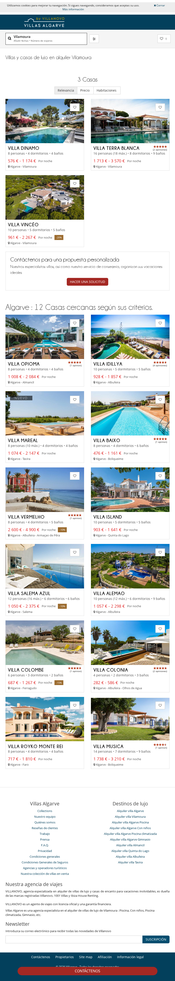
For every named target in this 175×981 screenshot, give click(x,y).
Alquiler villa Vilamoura (130, 817)
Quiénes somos (44, 822)
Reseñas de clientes (45, 828)
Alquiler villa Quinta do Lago (130, 851)
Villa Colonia (110, 669)
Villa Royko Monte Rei (35, 746)
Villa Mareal (23, 440)
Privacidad (45, 851)
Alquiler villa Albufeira (130, 856)
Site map (86, 957)
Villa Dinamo (23, 147)
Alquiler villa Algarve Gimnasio (130, 839)
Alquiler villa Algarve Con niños (130, 828)
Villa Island (107, 516)
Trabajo (45, 834)
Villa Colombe (26, 669)
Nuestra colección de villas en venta (45, 874)
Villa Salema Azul (29, 593)
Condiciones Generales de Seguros (45, 862)
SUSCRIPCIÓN (156, 939)
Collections (44, 811)
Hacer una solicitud (87, 282)
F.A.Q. (45, 845)
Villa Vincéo (23, 224)
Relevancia (66, 90)
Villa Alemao (109, 593)
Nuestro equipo (45, 817)
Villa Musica (108, 746)
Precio (85, 90)
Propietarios (64, 957)
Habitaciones (107, 90)
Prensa (44, 839)
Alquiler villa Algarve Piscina (130, 822)
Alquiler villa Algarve (130, 811)
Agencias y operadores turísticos (45, 868)
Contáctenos (87, 970)
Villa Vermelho (26, 516)
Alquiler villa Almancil (130, 845)
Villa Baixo (106, 440)
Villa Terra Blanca (116, 147)
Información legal (130, 957)
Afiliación (105, 957)
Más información (73, 9)
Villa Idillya (107, 363)
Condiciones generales (45, 856)
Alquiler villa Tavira (130, 862)
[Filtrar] (94, 38)
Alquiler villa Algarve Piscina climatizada (130, 834)
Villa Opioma (24, 363)
